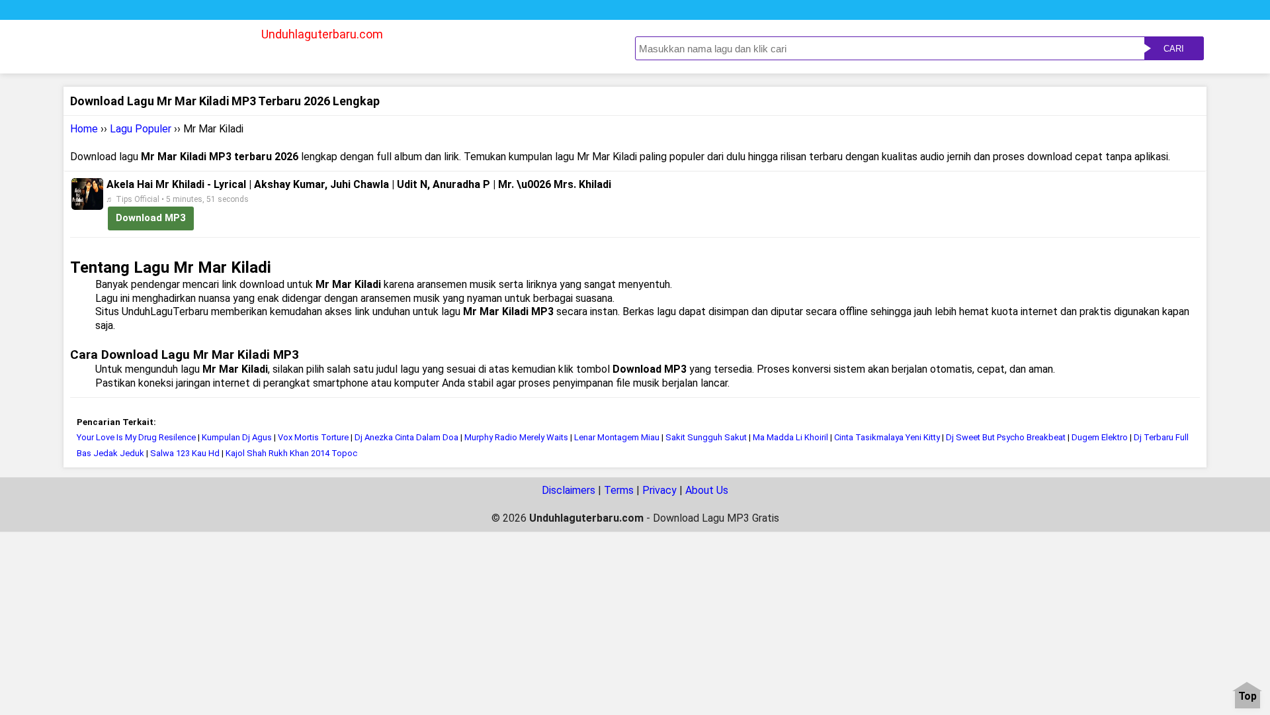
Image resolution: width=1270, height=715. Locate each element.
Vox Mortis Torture (313, 437)
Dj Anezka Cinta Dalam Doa (406, 437)
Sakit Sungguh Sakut (706, 437)
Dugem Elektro (1100, 437)
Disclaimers (568, 490)
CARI (1174, 49)
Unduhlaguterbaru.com (322, 34)
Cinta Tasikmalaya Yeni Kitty (887, 437)
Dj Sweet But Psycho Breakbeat (1006, 437)
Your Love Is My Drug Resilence (136, 437)
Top (1247, 696)
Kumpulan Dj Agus (238, 437)
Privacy (659, 490)
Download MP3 (151, 218)
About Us (706, 490)
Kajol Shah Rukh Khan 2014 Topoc (291, 453)
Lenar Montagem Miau (616, 437)
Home (84, 128)
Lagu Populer (140, 128)
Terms (619, 490)
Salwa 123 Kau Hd (185, 453)
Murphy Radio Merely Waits (516, 437)
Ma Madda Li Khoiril (790, 437)
